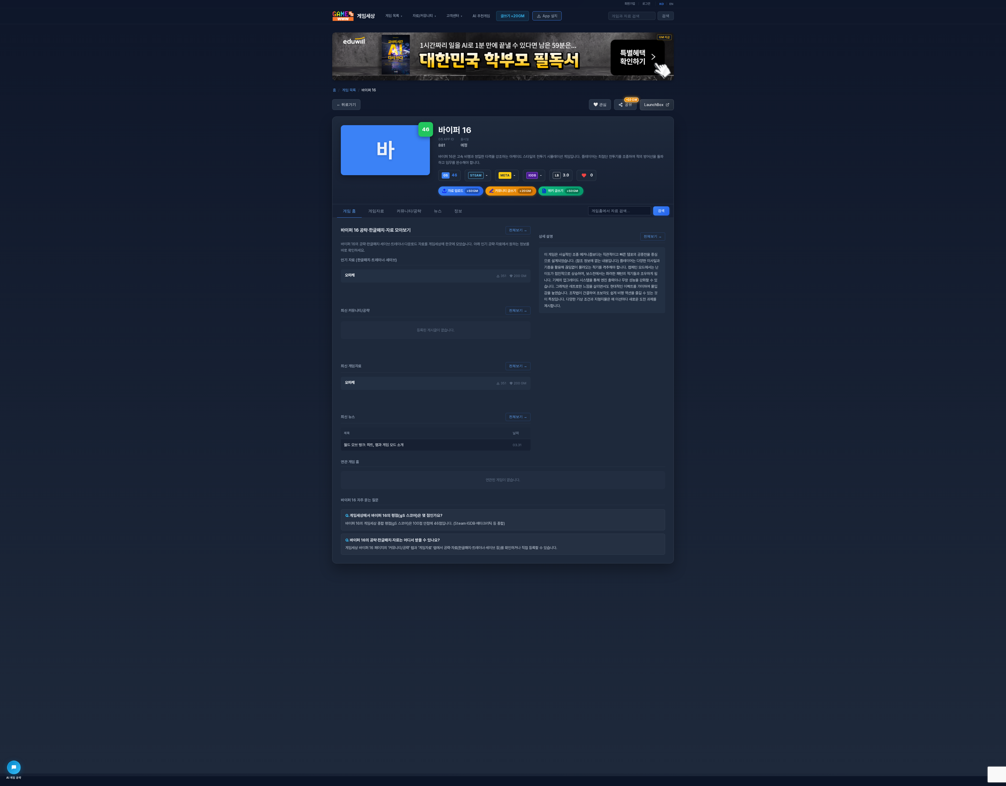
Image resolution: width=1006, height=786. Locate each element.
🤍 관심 (599, 104)
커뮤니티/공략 (409, 211)
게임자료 (376, 211)
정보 (458, 211)
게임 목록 (349, 90)
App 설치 (550, 16)
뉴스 (438, 211)
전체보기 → (518, 230)
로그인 (646, 3)
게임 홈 (349, 211)
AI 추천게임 (481, 16)
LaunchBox (654, 104)
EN (671, 3)
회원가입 (630, 3)
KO (661, 3)
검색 (665, 16)
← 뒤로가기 (346, 104)
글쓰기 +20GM (512, 16)
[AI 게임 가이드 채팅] (14, 767)
